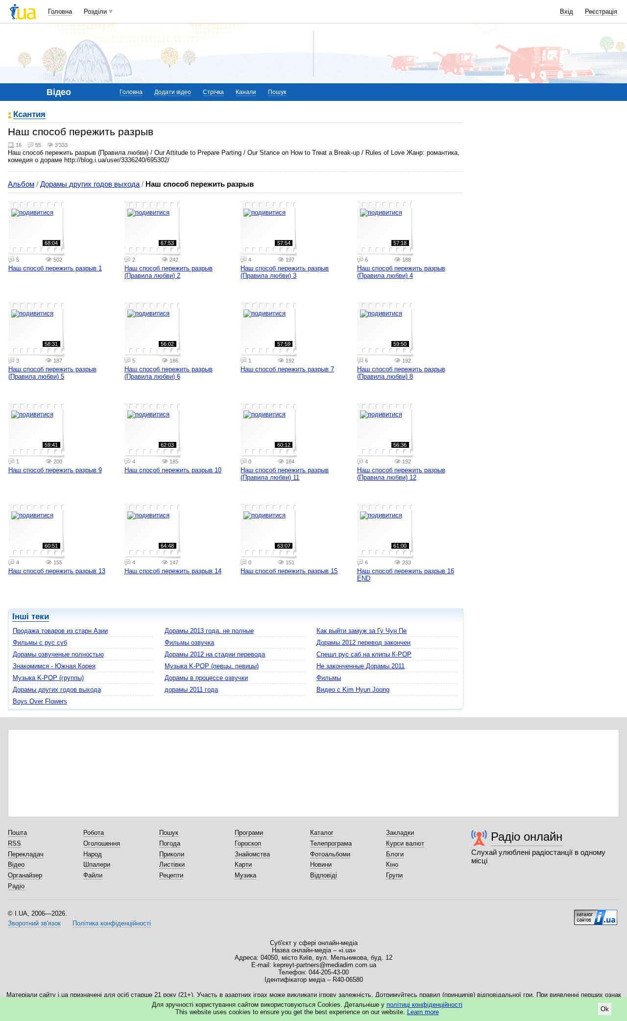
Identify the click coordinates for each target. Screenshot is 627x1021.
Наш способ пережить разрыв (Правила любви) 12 (401, 473)
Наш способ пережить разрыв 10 (172, 470)
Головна (60, 11)
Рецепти (171, 875)
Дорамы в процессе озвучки (206, 677)
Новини (321, 864)
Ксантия (29, 115)
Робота (93, 832)
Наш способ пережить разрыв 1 (55, 268)
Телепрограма (331, 843)
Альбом (21, 184)
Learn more (423, 1012)
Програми (249, 832)
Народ (92, 854)
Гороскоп (248, 843)
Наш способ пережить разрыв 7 (287, 369)
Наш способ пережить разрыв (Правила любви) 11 (285, 473)
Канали (246, 92)
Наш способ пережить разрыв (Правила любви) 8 (401, 372)
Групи (394, 875)
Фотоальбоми (330, 854)
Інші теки (30, 616)
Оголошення (101, 843)
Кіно (392, 864)
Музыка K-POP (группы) (48, 677)
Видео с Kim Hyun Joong (352, 689)
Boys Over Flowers (40, 701)
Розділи (95, 11)
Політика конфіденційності (111, 923)
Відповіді (323, 875)
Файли (92, 875)
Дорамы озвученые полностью (58, 654)
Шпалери (96, 864)
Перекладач (26, 854)
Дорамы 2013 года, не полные (209, 630)
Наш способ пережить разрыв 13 (56, 571)
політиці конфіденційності (424, 1004)
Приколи (171, 854)
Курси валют (405, 843)
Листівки (172, 864)
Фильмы (328, 677)
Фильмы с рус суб (40, 642)
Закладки (400, 832)
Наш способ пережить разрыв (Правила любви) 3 (285, 272)
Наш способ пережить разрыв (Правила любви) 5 (52, 372)
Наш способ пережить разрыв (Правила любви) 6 (168, 372)
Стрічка (213, 92)
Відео (16, 864)
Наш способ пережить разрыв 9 (55, 470)
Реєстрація (601, 11)
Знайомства (252, 854)
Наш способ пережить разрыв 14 (172, 571)
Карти (243, 864)
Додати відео (172, 92)
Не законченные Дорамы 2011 (360, 666)
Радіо (16, 886)
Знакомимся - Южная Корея (54, 666)
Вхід (566, 11)
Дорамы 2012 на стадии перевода (215, 654)
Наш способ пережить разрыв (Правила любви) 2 (168, 272)
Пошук (277, 92)
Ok (605, 1009)
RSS (14, 843)
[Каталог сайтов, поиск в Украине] (595, 914)
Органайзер (25, 875)
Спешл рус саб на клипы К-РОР (363, 654)
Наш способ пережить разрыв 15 (289, 571)
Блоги (395, 854)
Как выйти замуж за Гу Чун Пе (361, 630)
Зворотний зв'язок (34, 923)
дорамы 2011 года (191, 689)
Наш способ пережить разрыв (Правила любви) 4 (401, 272)
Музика (245, 875)
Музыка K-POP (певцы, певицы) (212, 666)
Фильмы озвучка (189, 642)
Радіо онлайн (526, 836)
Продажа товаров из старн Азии (60, 630)
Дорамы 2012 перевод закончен (363, 642)
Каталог (322, 832)
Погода (169, 843)
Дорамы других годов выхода (90, 184)
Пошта (17, 832)
